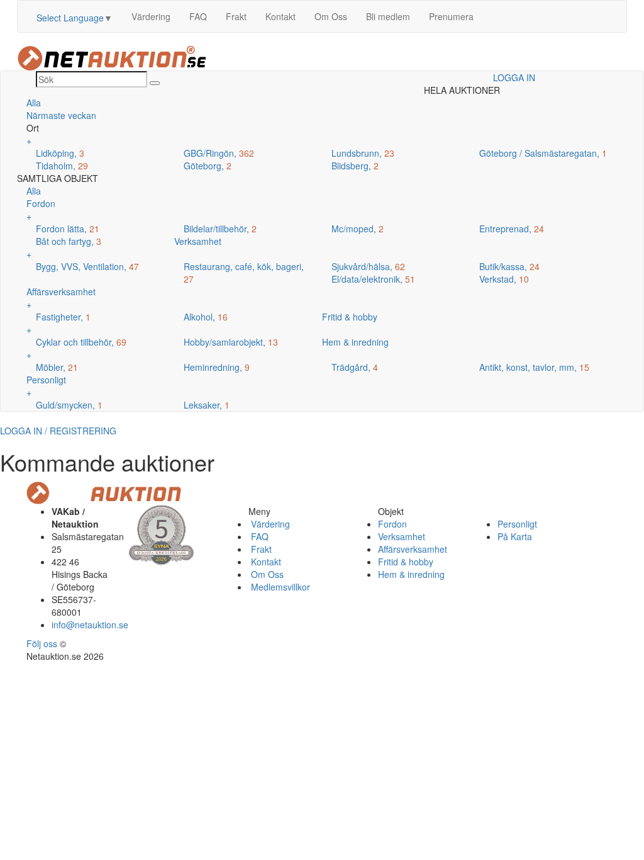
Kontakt (280, 16)
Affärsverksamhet (412, 549)
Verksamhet (401, 536)
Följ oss (41, 643)
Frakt (236, 16)
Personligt (517, 524)
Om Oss (330, 16)
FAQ (198, 16)
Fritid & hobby (405, 561)
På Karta (514, 536)
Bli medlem (388, 16)
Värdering (150, 16)
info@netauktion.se (90, 624)
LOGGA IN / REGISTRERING (58, 430)
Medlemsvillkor (279, 586)
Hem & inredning (411, 574)
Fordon (392, 524)
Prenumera (451, 16)
